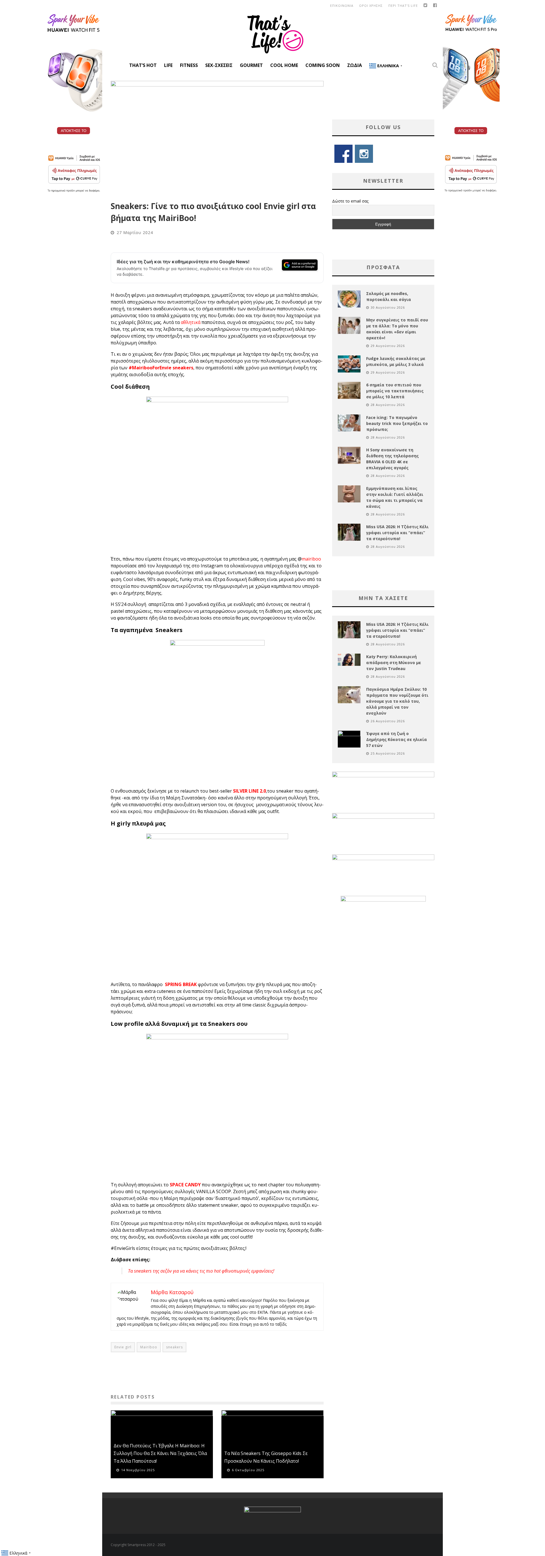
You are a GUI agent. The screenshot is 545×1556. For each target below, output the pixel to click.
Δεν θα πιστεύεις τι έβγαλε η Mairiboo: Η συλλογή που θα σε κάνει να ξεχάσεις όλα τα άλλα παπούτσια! (160, 1453)
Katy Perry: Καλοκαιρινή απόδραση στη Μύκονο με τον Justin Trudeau (393, 662)
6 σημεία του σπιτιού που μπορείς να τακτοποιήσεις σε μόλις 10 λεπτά (395, 390)
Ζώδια (354, 65)
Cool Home (284, 65)
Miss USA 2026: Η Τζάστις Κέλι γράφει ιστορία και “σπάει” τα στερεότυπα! (397, 532)
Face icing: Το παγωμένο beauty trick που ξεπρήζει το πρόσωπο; (397, 423)
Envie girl (122, 1347)
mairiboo (311, 559)
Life (168, 65)
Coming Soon (322, 65)
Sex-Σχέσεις (218, 65)
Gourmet (251, 65)
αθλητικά (190, 322)
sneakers (174, 1347)
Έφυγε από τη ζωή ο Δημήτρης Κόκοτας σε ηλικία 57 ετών (396, 739)
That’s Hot (143, 65)
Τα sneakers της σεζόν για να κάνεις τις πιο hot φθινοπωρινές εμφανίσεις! (201, 1271)
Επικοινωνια (341, 5)
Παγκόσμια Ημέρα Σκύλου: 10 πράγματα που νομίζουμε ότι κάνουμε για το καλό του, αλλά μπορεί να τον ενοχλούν (397, 701)
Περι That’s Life (403, 5)
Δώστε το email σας (350, 201)
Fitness (189, 65)
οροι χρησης (371, 5)
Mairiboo (148, 1347)
